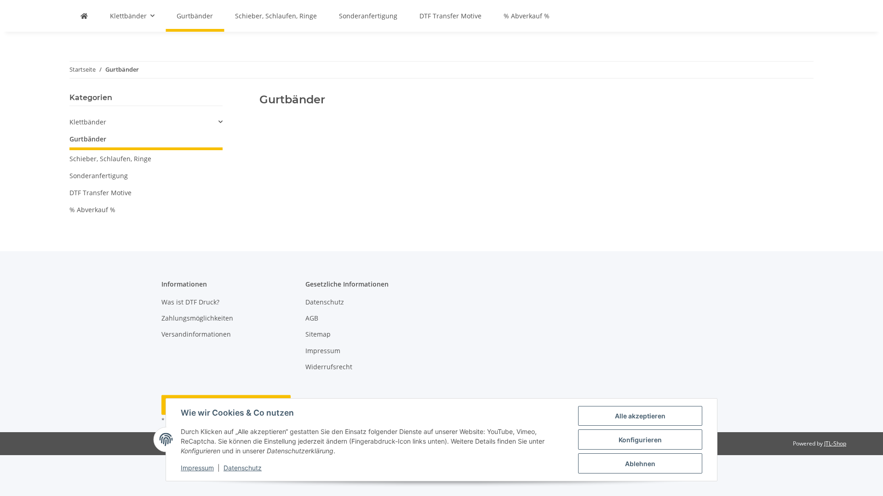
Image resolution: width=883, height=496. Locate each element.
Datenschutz (243, 468)
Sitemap (318, 334)
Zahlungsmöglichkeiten (197, 318)
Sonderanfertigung (98, 175)
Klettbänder (87, 122)
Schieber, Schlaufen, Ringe (110, 158)
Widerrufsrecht (328, 366)
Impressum (197, 468)
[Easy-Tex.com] (84, 16)
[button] (146, 121)
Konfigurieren (640, 440)
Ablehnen (640, 464)
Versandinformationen (196, 334)
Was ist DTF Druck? (190, 302)
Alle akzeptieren (640, 416)
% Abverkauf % (92, 209)
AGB (311, 318)
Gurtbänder (87, 139)
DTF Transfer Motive (100, 192)
